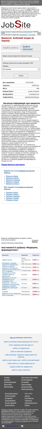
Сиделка (5, 291)
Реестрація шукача (11, 393)
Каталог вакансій (10, 403)
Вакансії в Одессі (12, 184)
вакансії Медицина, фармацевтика (22, 31)
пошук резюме (8, 421)
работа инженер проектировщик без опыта (21, 342)
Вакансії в (4, 243)
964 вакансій (23, 34)
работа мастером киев (12, 360)
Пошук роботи (9, 405)
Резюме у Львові (12, 198)
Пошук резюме (26, 384)
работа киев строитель (21, 370)
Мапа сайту (8, 384)
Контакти (7, 380)
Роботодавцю (8, 387)
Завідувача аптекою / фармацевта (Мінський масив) (9, 287)
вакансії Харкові (6, 31)
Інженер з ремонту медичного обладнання (10, 267)
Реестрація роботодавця (29, 377)
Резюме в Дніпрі (12, 194)
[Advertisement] (21, 221)
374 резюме (31, 34)
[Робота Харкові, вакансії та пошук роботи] (15, 25)
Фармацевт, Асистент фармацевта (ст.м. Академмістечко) (9, 279)
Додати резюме (10, 396)
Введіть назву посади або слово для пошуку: (17, 56)
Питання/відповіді (10, 382)
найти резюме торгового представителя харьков (21, 356)
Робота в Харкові (7, 410)
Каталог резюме (26, 387)
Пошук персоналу (27, 389)
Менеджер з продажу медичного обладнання (10, 264)
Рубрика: (6, 66)
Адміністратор (7, 260)
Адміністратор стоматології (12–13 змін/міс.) (11, 270)
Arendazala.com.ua (31, 403)
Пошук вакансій (10, 400)
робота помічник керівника (21, 351)
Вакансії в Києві (12, 176)
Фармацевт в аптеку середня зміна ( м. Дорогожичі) (9, 274)
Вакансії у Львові (12, 182)
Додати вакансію (26, 380)
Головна (7, 377)
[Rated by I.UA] (30, 427)
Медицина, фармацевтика (15, 243)
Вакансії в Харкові (13, 180)
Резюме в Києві (12, 192)
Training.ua (28, 400)
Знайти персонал (28, 47)
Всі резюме (25, 382)
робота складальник (21, 348)
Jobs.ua (12, 337)
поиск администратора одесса (21, 345)
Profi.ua (27, 405)
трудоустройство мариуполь (21, 367)
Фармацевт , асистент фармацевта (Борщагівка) (10, 283)
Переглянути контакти (13, 164)
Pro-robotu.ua (29, 398)
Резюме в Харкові (13, 196)
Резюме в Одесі (12, 200)
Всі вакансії (8, 398)
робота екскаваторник (30, 360)
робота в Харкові (20, 9)
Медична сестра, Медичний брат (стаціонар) (11, 294)
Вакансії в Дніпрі (12, 178)
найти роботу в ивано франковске (21, 363)
